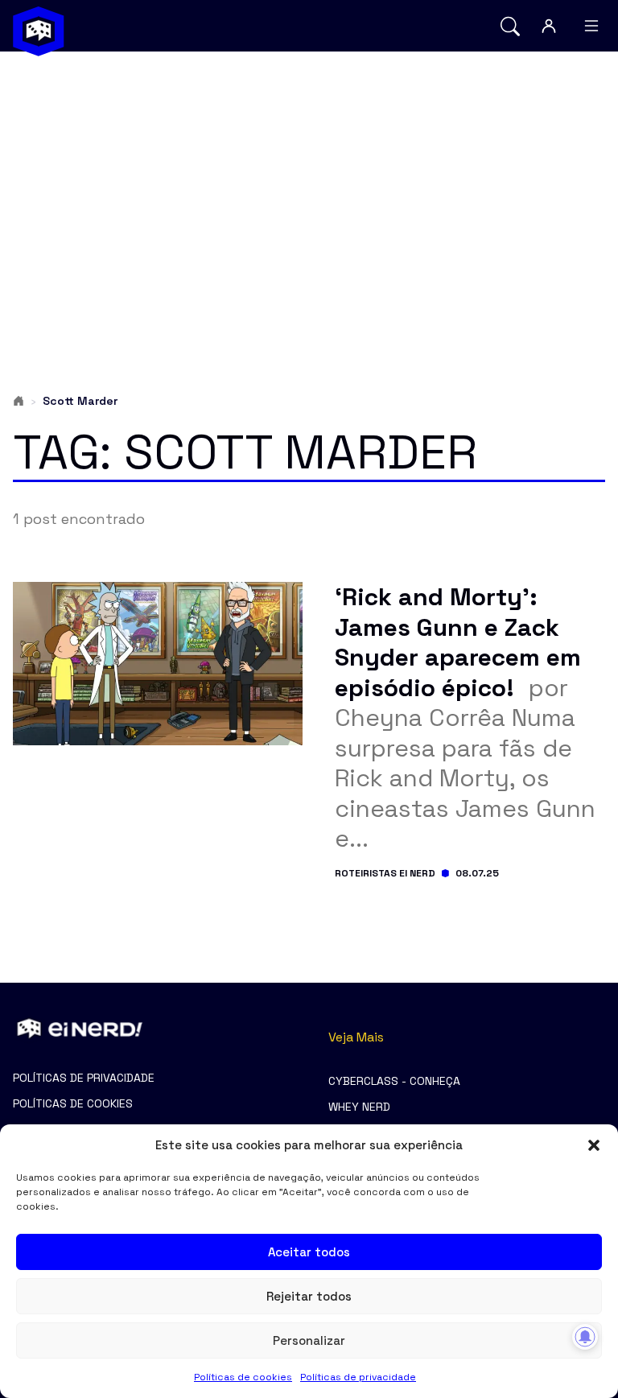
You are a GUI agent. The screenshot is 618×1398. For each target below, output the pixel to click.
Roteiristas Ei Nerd (385, 873)
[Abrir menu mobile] (591, 26)
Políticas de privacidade (358, 1377)
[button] (594, 1145)
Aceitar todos (309, 1252)
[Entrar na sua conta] (549, 26)
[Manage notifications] (585, 1337)
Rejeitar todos (309, 1296)
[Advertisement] (309, 190)
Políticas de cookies (243, 1377)
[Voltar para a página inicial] (38, 31)
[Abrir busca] (510, 26)
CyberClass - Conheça (394, 1081)
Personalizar (309, 1340)
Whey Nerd (359, 1106)
